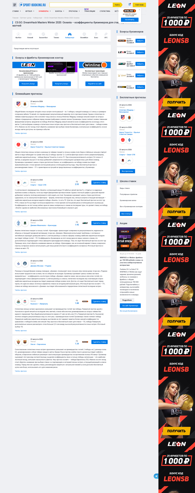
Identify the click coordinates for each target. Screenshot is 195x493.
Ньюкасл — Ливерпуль (39, 304)
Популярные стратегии (128, 194)
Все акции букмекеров (128, 311)
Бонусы (59, 11)
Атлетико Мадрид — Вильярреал (127, 111)
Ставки (15, 11)
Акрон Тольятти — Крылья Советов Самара (129, 133)
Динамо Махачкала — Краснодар (43, 225)
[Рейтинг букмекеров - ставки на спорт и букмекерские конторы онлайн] (33, 5)
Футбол (29, 11)
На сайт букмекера (130, 305)
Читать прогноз (21, 133)
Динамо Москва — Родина (40, 266)
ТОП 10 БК (139, 5)
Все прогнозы (127, 171)
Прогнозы (73, 11)
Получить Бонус (28, 84)
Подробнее (127, 300)
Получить (129, 20)
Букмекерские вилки (128, 200)
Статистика (105, 11)
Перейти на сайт (95, 84)
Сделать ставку (99, 182)
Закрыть (139, 10)
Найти (117, 5)
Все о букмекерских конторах (131, 206)
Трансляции (89, 11)
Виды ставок (125, 188)
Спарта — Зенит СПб (127, 155)
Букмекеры (44, 11)
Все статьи (126, 214)
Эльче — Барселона (38, 344)
